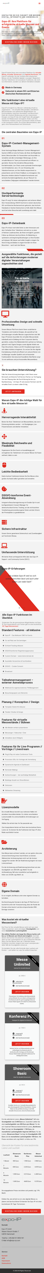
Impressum (6, 1261)
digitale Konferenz (31, 74)
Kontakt (4, 1256)
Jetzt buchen (22, 992)
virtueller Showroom (14, 74)
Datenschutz (6, 1263)
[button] (39, 3)
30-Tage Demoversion (10, 626)
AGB (3, 1258)
